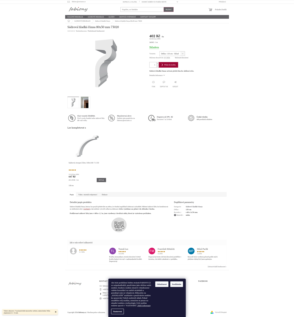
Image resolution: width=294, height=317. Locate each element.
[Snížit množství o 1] (157, 66)
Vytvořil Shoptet (221, 312)
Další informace (144, 305)
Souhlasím (176, 284)
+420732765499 (108, 289)
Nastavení (117, 311)
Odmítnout (162, 284)
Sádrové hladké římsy (194, 206)
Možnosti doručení (181, 58)
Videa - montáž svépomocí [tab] (87, 194)
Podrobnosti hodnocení (96, 31)
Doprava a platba (130, 2)
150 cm (71, 185)
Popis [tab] (72, 194)
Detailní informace (156, 75)
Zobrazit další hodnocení (216, 266)
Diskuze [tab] (104, 194)
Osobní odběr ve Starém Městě (154, 2)
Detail (101, 180)
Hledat (169, 9)
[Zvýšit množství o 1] (157, 63)
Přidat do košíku (170, 65)
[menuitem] (75, 17)
